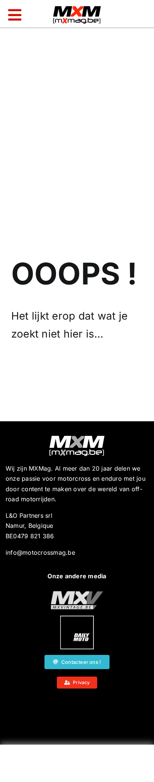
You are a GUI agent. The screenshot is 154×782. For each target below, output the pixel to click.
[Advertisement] (77, 765)
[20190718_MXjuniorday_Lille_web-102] (77, 618)
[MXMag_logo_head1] (77, 8)
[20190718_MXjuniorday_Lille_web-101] (77, 594)
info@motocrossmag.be (40, 552)
